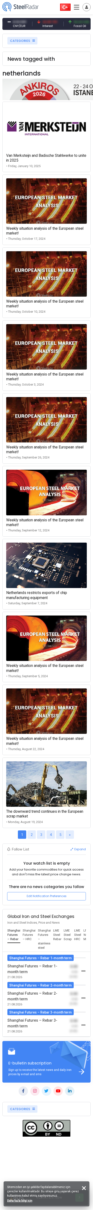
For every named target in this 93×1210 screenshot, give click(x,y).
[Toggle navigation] (87, 7)
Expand (80, 849)
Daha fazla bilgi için (19, 1200)
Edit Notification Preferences (47, 896)
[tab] (13, 935)
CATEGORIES (20, 40)
